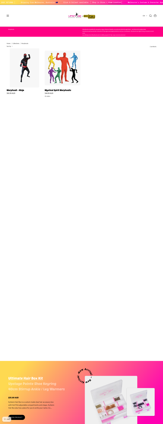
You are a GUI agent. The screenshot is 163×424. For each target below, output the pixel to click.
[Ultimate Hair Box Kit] (141, 402)
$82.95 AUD (11, 93)
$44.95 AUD (49, 93)
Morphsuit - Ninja (15, 90)
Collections (16, 43)
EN (144, 16)
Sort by (9, 46)
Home (8, 43)
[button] (150, 15)
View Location (122, 2)
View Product (17, 417)
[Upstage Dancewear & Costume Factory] (81, 16)
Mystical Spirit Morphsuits (58, 90)
